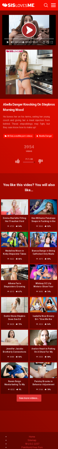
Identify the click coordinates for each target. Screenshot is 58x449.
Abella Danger (45, 136)
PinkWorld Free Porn (32, 447)
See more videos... (29, 398)
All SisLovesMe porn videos (19, 136)
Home (32, 436)
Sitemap (32, 440)
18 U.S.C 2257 (32, 443)
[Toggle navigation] (53, 5)
